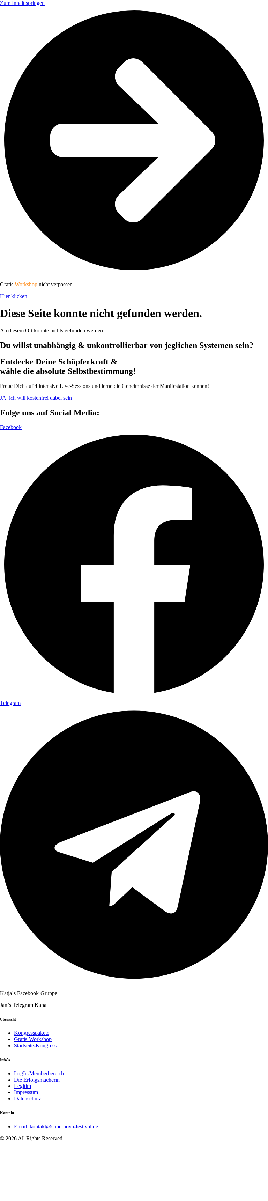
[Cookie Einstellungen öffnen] (52, 1198)
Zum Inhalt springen (22, 3)
